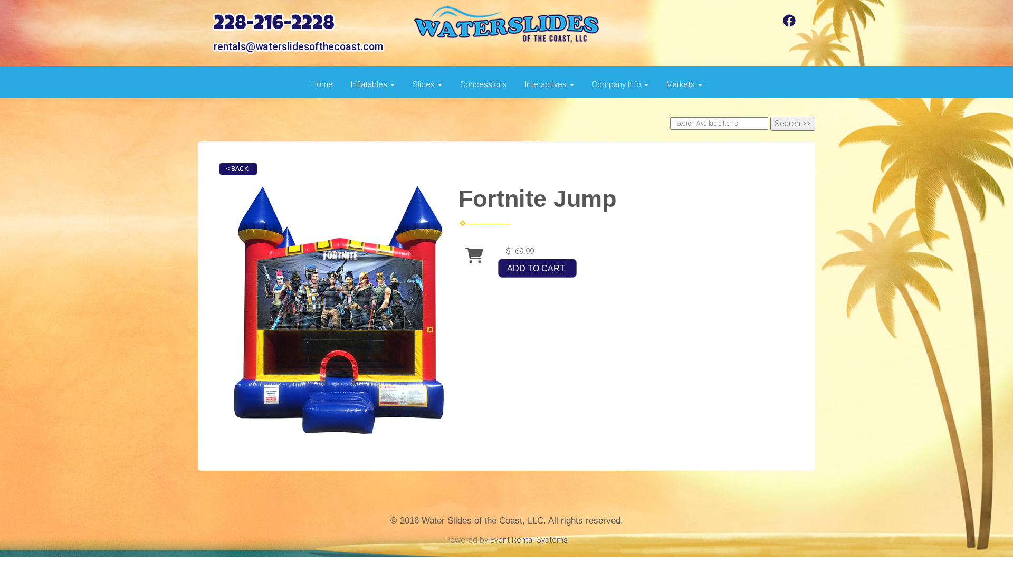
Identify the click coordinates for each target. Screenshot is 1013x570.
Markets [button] (681, 84)
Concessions (483, 84)
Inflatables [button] (370, 84)
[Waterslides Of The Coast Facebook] (789, 24)
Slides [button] (425, 84)
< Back (237, 169)
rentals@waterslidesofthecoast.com (298, 47)
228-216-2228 (274, 25)
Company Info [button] (617, 84)
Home (322, 84)
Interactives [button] (547, 84)
